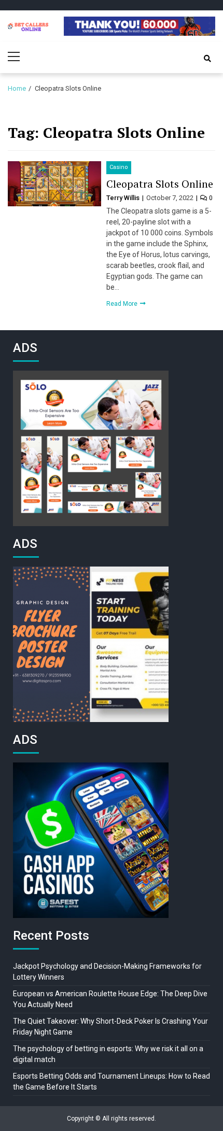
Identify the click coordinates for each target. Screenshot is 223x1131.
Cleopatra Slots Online (159, 184)
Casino (118, 167)
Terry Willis (123, 198)
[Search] (207, 58)
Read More (122, 303)
